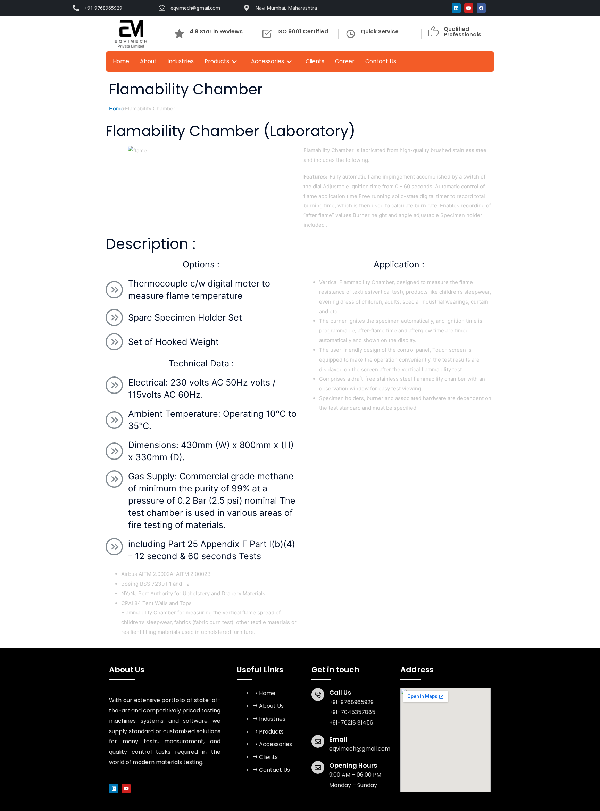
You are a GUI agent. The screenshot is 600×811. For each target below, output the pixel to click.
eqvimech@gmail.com (359, 749)
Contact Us (380, 61)
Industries (180, 61)
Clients (315, 61)
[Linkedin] (456, 8)
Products (217, 61)
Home (121, 61)
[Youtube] (468, 8)
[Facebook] (481, 8)
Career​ (345, 61)
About (148, 61)
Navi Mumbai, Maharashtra (286, 8)
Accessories (267, 61)
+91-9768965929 (351, 702)
